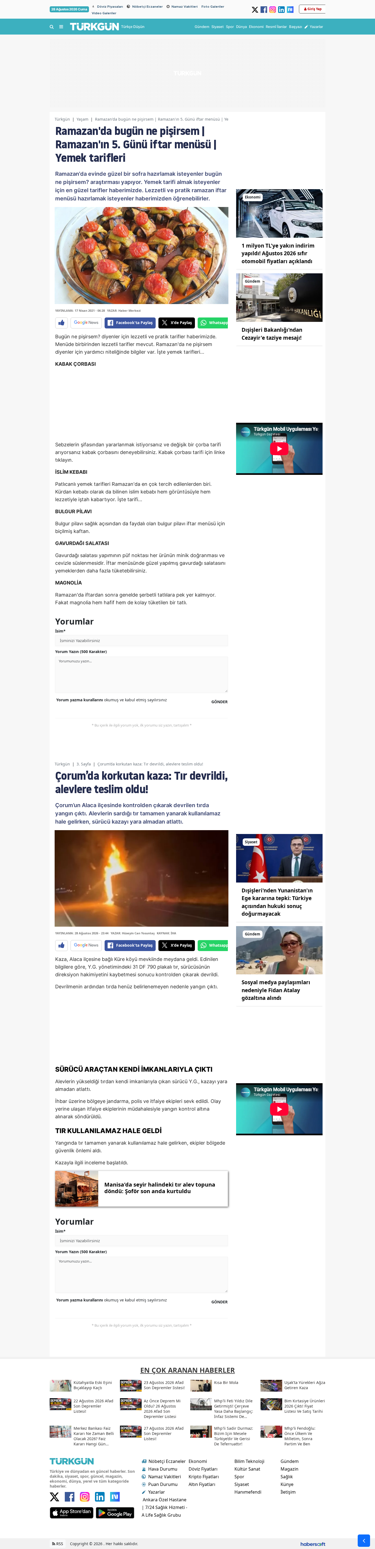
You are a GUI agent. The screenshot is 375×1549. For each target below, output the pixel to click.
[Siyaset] (279, 858)
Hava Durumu (162, 1469)
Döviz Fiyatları (203, 1469)
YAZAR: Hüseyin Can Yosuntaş (133, 933)
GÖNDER (219, 701)
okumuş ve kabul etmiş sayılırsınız (111, 699)
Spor (239, 1477)
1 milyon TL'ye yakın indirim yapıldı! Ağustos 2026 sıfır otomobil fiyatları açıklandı (278, 253)
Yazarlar (156, 1492)
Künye (287, 1484)
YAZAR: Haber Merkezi (124, 310)
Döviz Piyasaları (110, 6)
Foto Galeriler (213, 6)
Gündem (290, 1461)
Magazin (289, 1469)
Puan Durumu (163, 1484)
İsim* (60, 631)
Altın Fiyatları (202, 1484)
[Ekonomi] (279, 213)
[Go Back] (364, 1540)
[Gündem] (279, 297)
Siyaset (241, 1484)
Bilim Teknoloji (249, 1461)
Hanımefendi (247, 1492)
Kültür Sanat (247, 1469)
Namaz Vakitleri (185, 6)
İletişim (288, 1492)
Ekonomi (198, 1461)
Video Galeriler (104, 13)
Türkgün (62, 119)
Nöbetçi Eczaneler (147, 6)
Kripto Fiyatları (204, 1477)
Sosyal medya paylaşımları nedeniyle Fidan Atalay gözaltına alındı (276, 990)
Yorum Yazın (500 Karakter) (81, 651)
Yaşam (82, 119)
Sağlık (287, 1477)
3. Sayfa (84, 764)
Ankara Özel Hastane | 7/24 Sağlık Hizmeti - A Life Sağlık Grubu (164, 1507)
